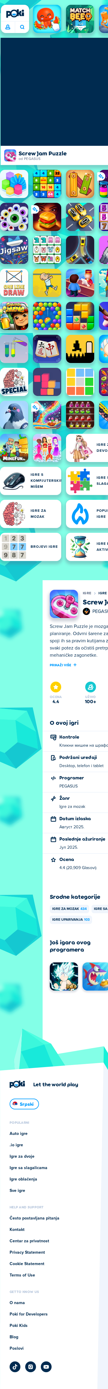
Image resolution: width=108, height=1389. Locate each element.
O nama (17, 1303)
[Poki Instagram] (30, 1366)
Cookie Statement (27, 1264)
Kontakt (17, 1230)
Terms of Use (22, 1275)
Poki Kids (19, 1326)
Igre (87, 593)
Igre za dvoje (22, 1156)
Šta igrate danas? (22, 27)
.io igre (16, 1145)
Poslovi (17, 1348)
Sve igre (17, 1191)
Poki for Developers (29, 1314)
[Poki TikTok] (15, 1366)
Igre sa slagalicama (28, 1168)
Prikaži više (60, 665)
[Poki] (15, 13)
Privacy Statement (27, 1252)
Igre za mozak (69, 909)
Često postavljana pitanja (34, 1218)
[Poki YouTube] (46, 1366)
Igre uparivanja (71, 920)
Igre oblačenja (23, 1179)
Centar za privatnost (29, 1241)
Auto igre (19, 1134)
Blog (14, 1337)
